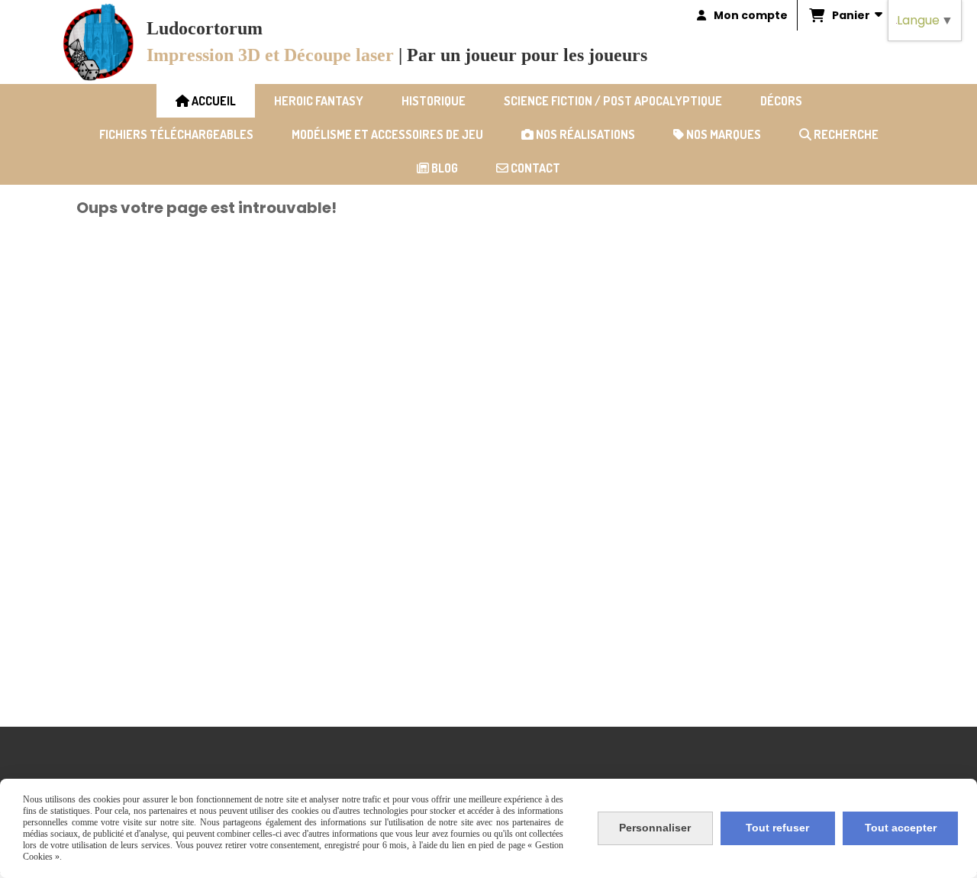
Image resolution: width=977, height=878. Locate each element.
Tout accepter (901, 828)
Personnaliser (655, 828)
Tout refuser (777, 828)
